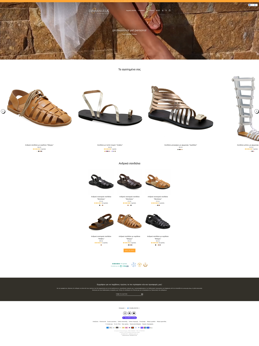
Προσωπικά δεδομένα (135, 324)
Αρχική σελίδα (131, 10)
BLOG (158, 10)
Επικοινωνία (103, 321)
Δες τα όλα (129, 250)
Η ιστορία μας (109, 324)
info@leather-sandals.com (133, 334)
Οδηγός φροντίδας (161, 321)
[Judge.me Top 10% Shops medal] (145, 265)
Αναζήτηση (95, 321)
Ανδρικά (151, 10)
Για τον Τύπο (117, 324)
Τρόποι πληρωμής (133, 321)
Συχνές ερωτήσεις (111, 321)
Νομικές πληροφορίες (147, 324)
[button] (37, 149)
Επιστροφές (143, 321)
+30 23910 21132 (124, 334)
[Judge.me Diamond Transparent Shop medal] (134, 265)
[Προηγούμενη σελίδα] (3, 111)
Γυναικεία (141, 10)
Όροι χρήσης (125, 324)
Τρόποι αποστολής (122, 321)
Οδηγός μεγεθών (151, 321)
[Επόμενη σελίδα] (257, 111)
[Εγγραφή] (142, 294)
